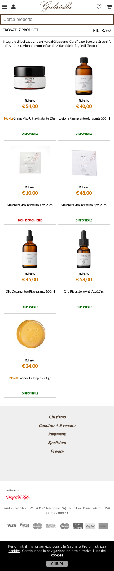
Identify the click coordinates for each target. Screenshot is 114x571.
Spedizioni (57, 442)
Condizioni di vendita (57, 425)
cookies (14, 550)
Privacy (57, 451)
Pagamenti (57, 434)
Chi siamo (57, 416)
